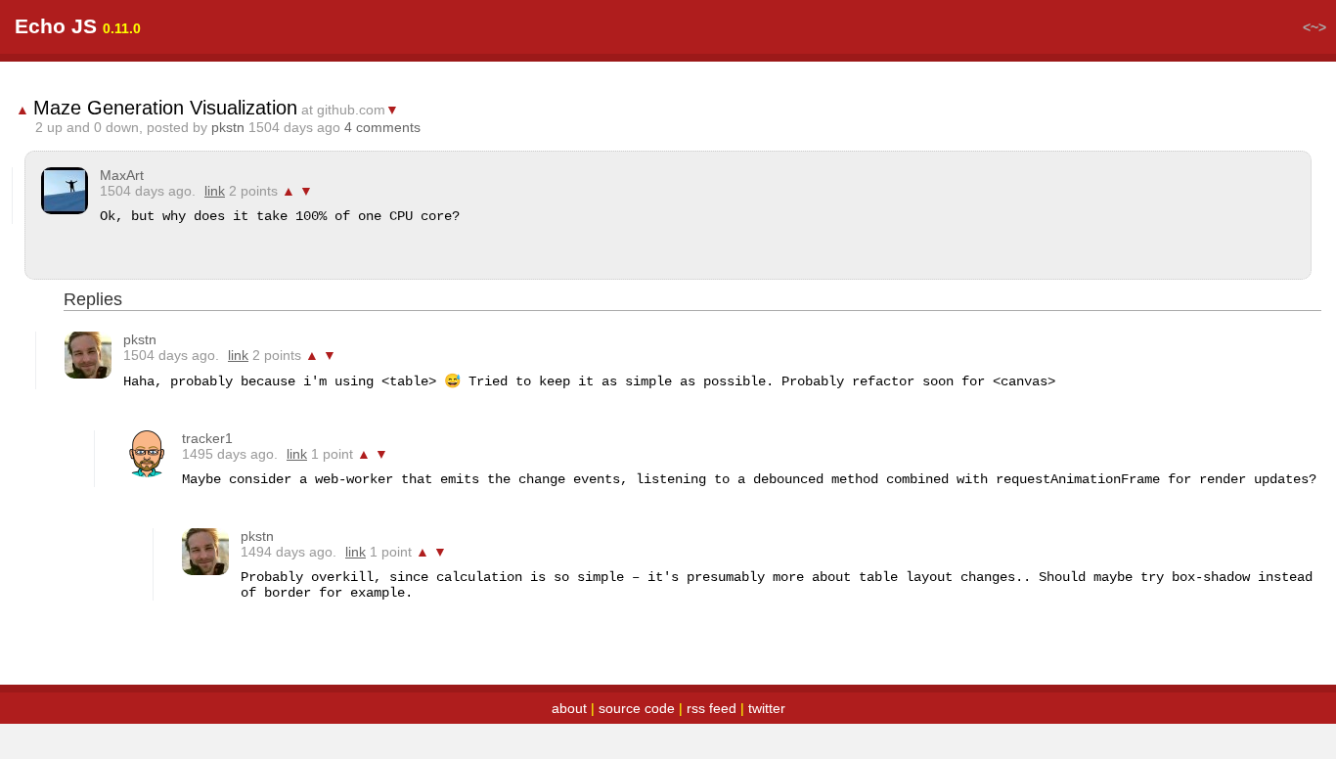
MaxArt (122, 175)
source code (637, 708)
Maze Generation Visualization (165, 107)
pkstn (228, 127)
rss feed (711, 708)
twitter (766, 708)
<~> (1314, 27)
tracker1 (207, 438)
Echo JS (56, 26)
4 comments (382, 127)
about (569, 708)
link (214, 191)
